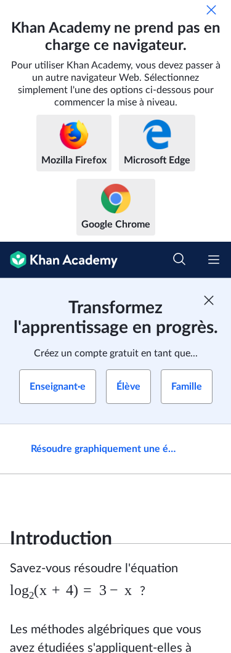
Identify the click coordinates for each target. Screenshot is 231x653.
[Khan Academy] (59, 259)
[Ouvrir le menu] (213, 259)
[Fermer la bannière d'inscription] (209, 300)
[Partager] (208, 449)
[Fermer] (211, 10)
